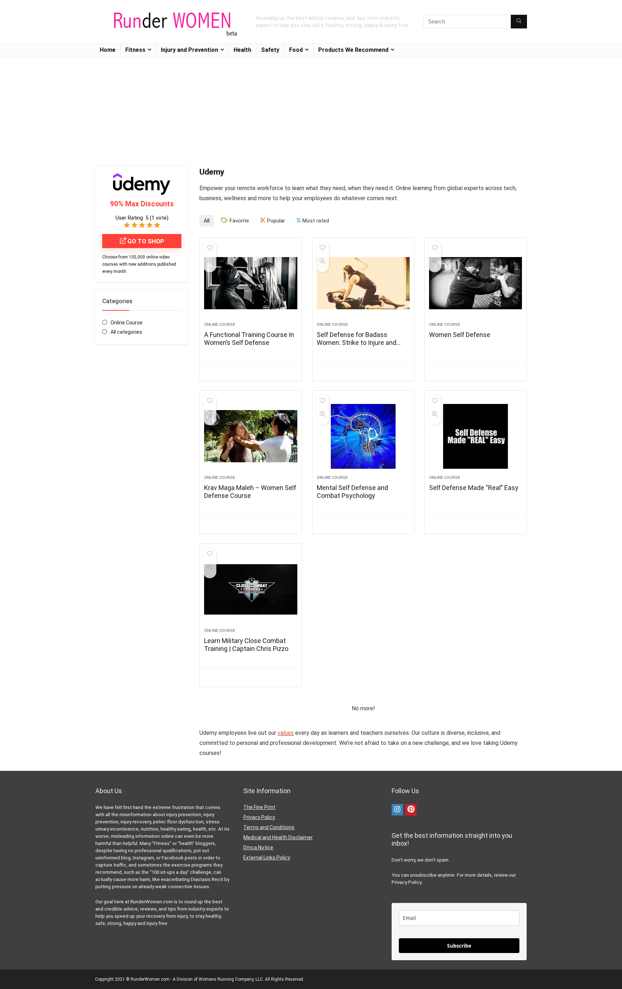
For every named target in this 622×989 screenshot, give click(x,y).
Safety (270, 49)
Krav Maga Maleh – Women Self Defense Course (250, 491)
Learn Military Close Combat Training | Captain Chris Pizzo (246, 644)
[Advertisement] (311, 108)
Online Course (127, 322)
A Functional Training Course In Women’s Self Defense (249, 338)
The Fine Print (259, 807)
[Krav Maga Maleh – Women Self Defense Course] (250, 436)
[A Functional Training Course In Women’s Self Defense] (250, 283)
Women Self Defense (459, 334)
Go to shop (145, 241)
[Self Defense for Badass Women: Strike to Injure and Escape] (363, 283)
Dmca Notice (258, 847)
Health (242, 49)
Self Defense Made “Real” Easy (473, 487)
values (286, 732)
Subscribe (459, 945)
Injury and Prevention (189, 49)
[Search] (519, 21)
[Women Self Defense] (475, 283)
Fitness (135, 49)
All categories (126, 332)
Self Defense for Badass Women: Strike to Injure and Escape (356, 342)
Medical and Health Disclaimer (278, 837)
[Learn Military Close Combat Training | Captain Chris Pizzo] (250, 589)
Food (296, 49)
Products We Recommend (353, 49)
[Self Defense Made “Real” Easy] (475, 436)
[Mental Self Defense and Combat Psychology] (363, 436)
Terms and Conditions (268, 827)
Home (108, 49)
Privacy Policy (259, 817)
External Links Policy (266, 857)
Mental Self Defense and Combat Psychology (352, 491)
